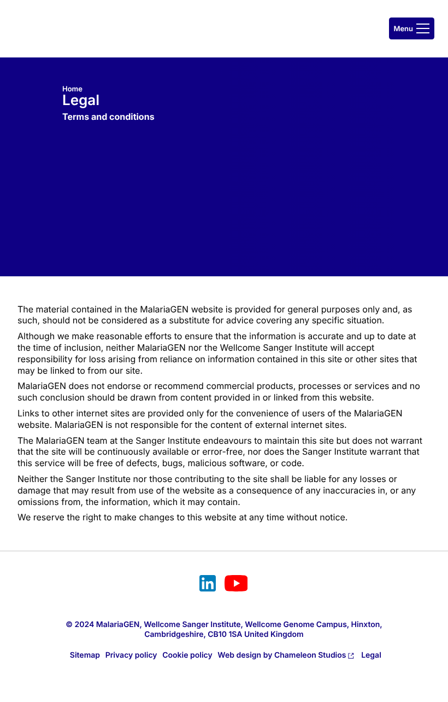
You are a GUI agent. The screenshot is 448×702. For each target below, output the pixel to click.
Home (72, 89)
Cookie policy (187, 655)
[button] (411, 28)
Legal (371, 655)
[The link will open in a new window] (207, 585)
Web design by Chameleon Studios (281, 655)
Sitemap (85, 655)
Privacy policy (131, 655)
